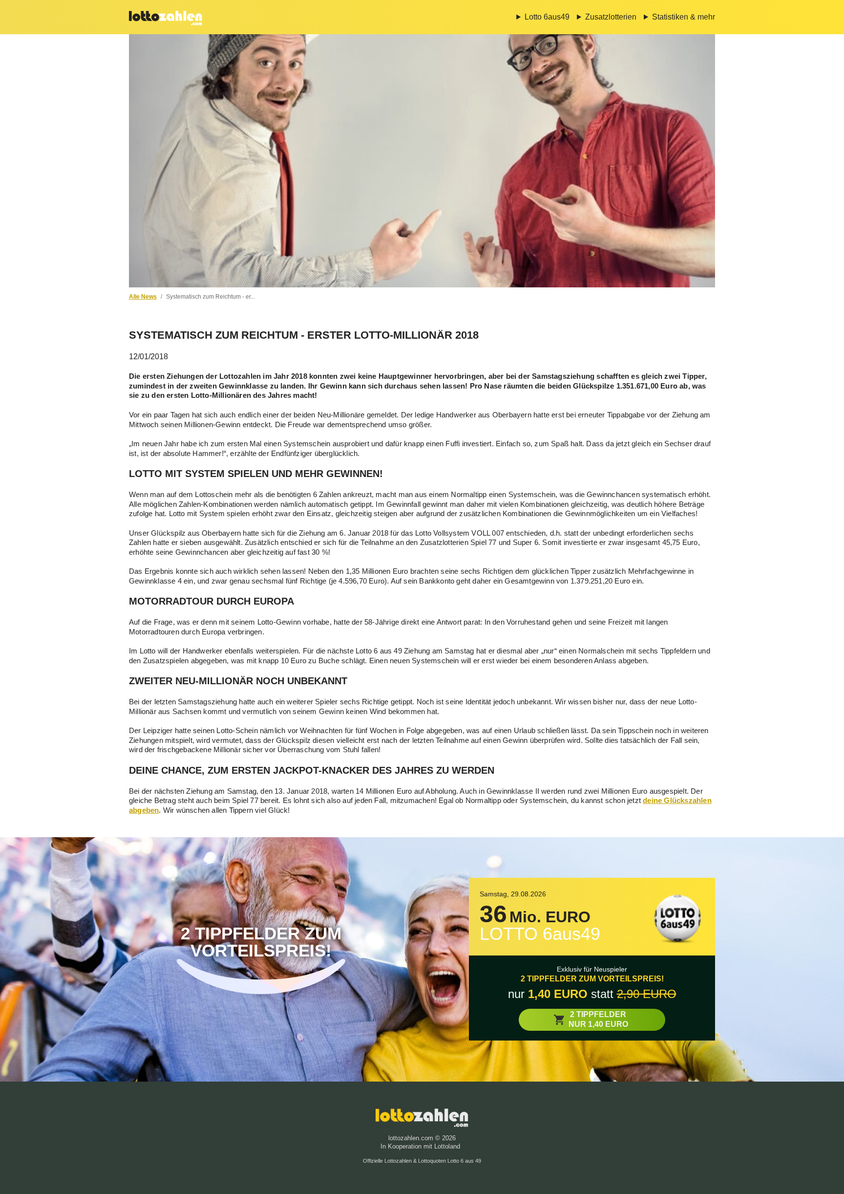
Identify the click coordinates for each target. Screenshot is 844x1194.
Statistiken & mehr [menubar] (683, 17)
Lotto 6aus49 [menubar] (547, 17)
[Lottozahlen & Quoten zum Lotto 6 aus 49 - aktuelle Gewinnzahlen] (165, 17)
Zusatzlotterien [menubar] (610, 17)
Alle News (143, 296)
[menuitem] (539, 17)
